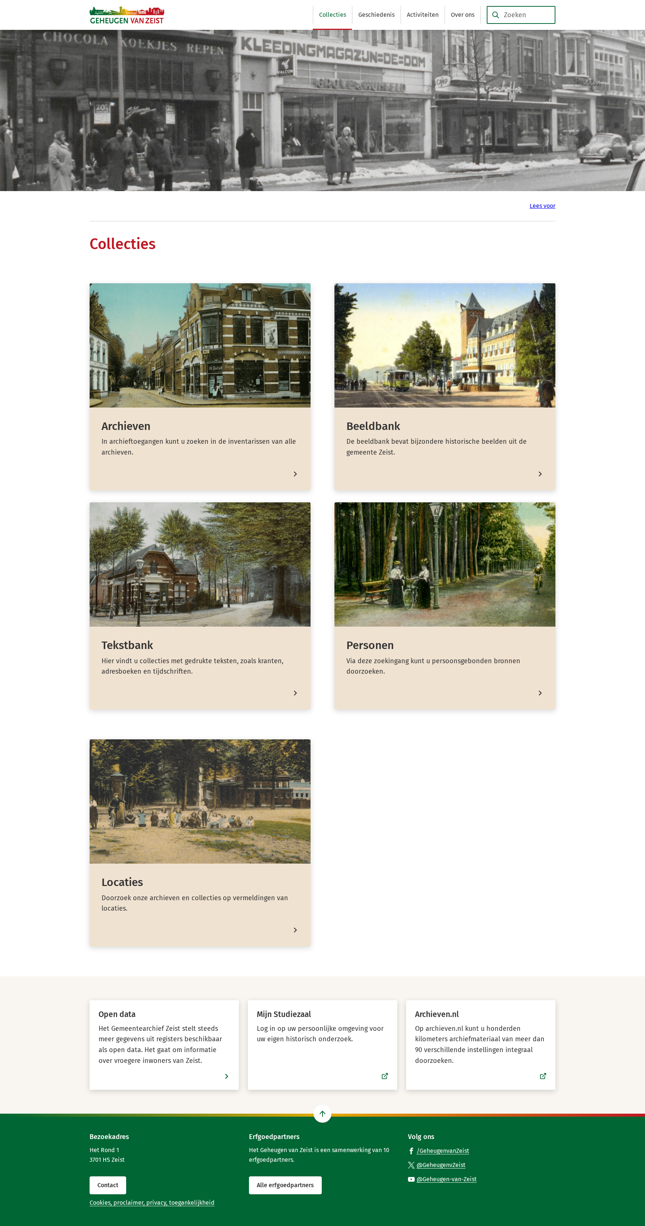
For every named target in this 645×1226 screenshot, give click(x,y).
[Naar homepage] (127, 15)
